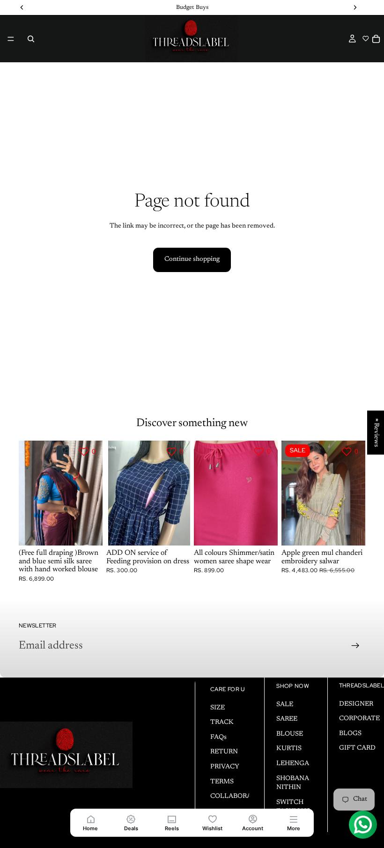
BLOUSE (289, 733)
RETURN (224, 752)
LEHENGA (292, 763)
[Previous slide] (29, 493)
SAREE (286, 719)
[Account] (253, 819)
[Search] (31, 39)
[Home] (90, 819)
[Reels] (171, 819)
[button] (365, 38)
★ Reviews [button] (376, 432)
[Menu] (11, 39)
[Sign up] (355, 646)
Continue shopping (192, 259)
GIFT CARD (357, 748)
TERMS (222, 781)
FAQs (218, 737)
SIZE (217, 707)
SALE (284, 704)
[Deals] (131, 819)
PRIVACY (224, 767)
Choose (271, 531)
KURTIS (289, 748)
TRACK (222, 722)
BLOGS (350, 733)
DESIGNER (356, 704)
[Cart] (376, 39)
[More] (293, 819)
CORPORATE (359, 718)
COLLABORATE (235, 796)
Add (183, 531)
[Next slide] (92, 493)
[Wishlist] (212, 819)
